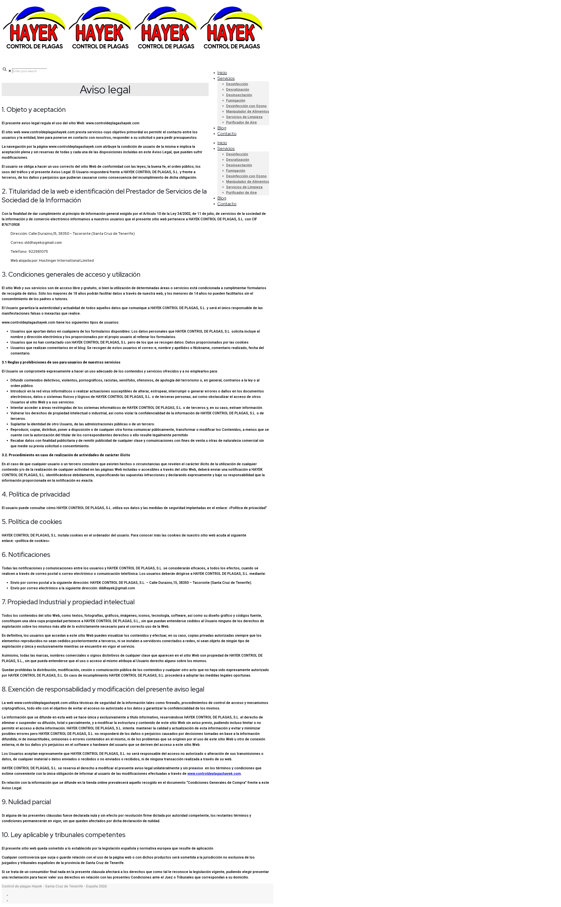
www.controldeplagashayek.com (214, 774)
